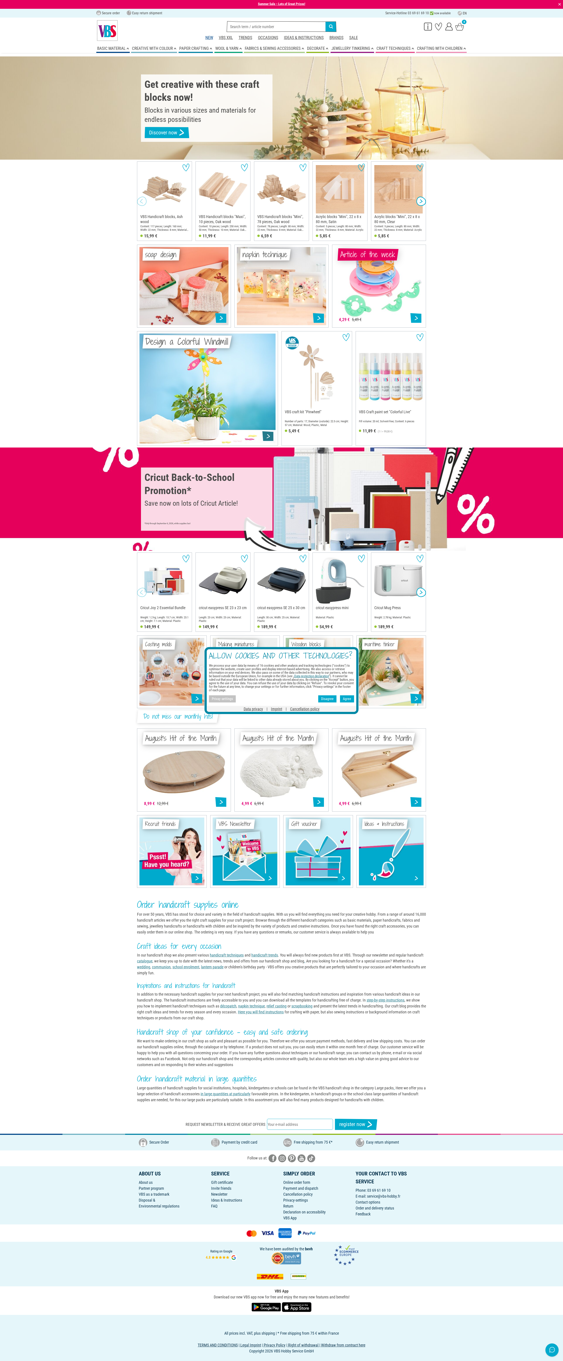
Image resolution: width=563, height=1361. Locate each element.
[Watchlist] (438, 26)
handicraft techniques (227, 955)
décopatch (228, 1006)
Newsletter (219, 1194)
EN (465, 13)
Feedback (363, 1214)
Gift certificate (222, 1182)
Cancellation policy (298, 1194)
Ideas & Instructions (304, 37)
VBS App (290, 1218)
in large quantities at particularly (225, 1094)
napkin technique (251, 1006)
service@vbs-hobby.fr (383, 1196)
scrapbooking (302, 1006)
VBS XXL (226, 37)
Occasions (268, 37)
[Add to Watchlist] (186, 167)
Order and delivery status (375, 1208)
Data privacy (253, 708)
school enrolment (185, 967)
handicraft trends (264, 955)
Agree (347, 699)
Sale (353, 37)
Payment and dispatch (300, 1188)
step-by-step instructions (385, 1000)
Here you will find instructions (261, 1012)
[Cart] (459, 26)
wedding (143, 967)
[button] (142, 201)
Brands (336, 37)
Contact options (368, 1202)
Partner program (151, 1188)
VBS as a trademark (154, 1194)
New (209, 37)
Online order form (296, 1182)
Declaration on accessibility (304, 1212)
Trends (245, 37)
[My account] (449, 26)
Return (288, 1206)
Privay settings (222, 699)
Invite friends (221, 1188)
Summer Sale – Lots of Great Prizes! (281, 4)
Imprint (276, 708)
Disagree (327, 699)
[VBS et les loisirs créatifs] (107, 31)
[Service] (428, 26)
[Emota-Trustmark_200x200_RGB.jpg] (346, 1255)
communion (161, 967)
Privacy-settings (295, 1200)
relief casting (277, 1006)
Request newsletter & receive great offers (225, 1124)
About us (146, 1182)
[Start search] (330, 26)
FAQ (214, 1206)
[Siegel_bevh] (286, 1257)
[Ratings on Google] (221, 1255)
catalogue (144, 961)
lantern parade (212, 967)
